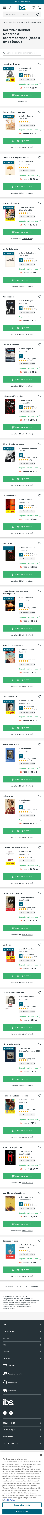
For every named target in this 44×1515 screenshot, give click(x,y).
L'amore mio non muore (13, 993)
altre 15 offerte (27, 434)
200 (27, 1286)
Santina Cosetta (27, 207)
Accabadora (8, 297)
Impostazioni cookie (22, 1505)
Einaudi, (21, 71)
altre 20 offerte (27, 193)
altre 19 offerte (27, 334)
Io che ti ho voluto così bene (15, 1096)
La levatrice (8, 796)
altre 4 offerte (27, 239)
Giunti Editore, (24, 210)
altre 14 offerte (27, 734)
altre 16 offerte (27, 935)
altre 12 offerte (27, 687)
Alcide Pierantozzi (28, 949)
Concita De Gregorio (29, 1245)
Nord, (20, 451)
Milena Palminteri (27, 897)
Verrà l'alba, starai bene (14, 1193)
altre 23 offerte (27, 386)
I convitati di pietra (11, 64)
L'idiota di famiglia (11, 1044)
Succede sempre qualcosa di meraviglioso (16, 592)
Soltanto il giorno (11, 203)
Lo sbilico (7, 945)
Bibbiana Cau (26, 800)
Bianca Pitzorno (27, 701)
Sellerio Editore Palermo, (27, 1051)
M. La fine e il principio (12, 1147)
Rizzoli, (21, 652)
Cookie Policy (9, 1500)
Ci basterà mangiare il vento (16, 157)
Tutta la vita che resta (13, 645)
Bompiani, (22, 703)
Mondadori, (23, 164)
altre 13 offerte (27, 147)
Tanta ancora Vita (11, 744)
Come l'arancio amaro (13, 893)
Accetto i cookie (22, 1511)
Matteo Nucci (26, 852)
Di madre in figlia (10, 1241)
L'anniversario (9, 495)
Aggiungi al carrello (24, 95)
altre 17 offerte (27, 837)
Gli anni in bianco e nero (13, 444)
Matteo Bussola (27, 116)
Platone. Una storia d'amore (15, 847)
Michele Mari (26, 68)
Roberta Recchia (27, 649)
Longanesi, (23, 403)
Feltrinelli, (22, 502)
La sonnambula (10, 697)
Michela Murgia (27, 301)
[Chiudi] (41, 1455)
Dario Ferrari (25, 1048)
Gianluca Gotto (27, 162)
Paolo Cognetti (27, 349)
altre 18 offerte (27, 635)
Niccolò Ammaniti (27, 547)
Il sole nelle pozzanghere (14, 112)
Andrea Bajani (26, 500)
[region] (22, 1483)
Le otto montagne (11, 344)
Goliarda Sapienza (28, 253)
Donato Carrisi (26, 400)
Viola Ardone (26, 749)
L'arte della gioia (10, 249)
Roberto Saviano (27, 997)
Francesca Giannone (29, 448)
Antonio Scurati (27, 1151)
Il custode (7, 543)
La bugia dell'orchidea (13, 396)
